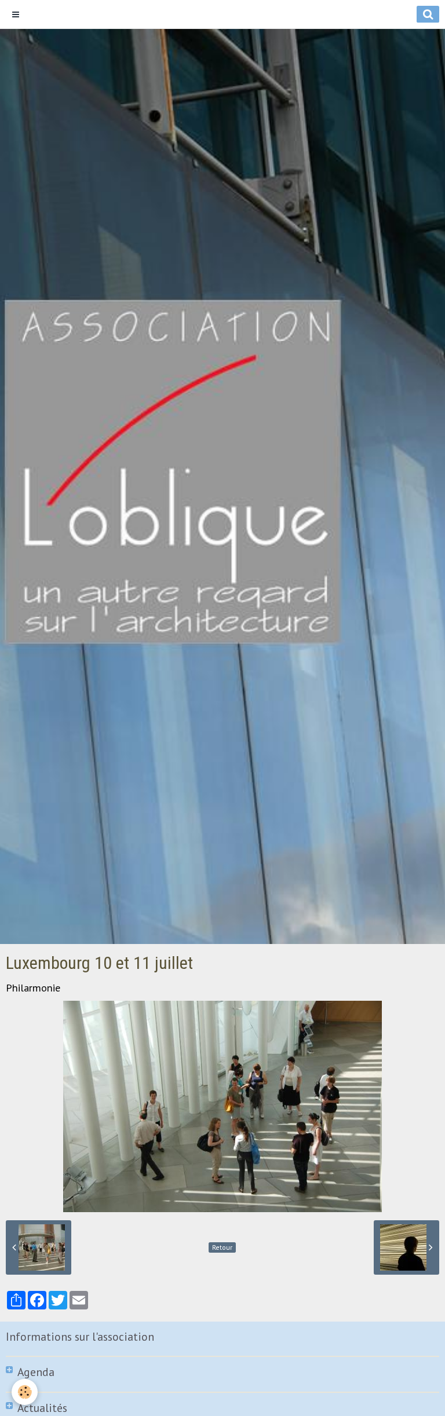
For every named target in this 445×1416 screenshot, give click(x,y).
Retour (222, 1247)
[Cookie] (25, 1392)
